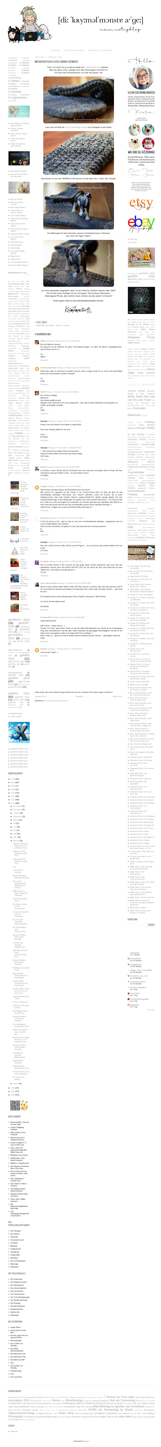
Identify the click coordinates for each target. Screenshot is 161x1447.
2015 (13, 793)
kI (15, 465)
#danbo (39, 1397)
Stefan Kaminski (146, 373)
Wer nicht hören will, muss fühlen (24, 551)
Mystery (151, 425)
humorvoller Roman (140, 497)
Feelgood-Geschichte (134, 447)
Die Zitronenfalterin (138, 988)
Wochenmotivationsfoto (84, 1413)
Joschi (144, 1403)
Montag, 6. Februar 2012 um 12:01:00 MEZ (66, 518)
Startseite (79, 696)
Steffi (42, 392)
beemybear (45, 518)
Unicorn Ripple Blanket (19, 265)
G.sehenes (25, 86)
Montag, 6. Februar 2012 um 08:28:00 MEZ (64, 448)
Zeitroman (131, 485)
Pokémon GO (24, 393)
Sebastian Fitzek (141, 337)
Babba (17, 291)
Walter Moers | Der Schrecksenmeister (137, 878)
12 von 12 (13, 281)
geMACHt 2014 (16, 702)
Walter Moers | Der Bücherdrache (137, 873)
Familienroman (133, 444)
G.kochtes (12, 68)
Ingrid (139, 1403)
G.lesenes (12, 73)
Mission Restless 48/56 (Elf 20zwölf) (21, 877)
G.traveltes (12, 95)
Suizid (144, 535)
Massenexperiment (148, 527)
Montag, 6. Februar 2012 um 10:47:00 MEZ (64, 486)
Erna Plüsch (146, 1401)
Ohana (10, 391)
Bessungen (25, 291)
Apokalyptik (151, 508)
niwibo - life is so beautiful (141, 970)
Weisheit (130, 540)
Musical (18, 388)
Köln (22, 368)
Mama (16, 373)
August (16, 820)
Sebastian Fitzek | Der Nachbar (142, 803)
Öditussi (26, 473)
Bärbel (43, 467)
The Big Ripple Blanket (19, 262)
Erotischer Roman (137, 439)
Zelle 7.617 (12, 453)
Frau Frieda (135, 993)
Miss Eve (11, 381)
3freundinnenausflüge (16, 284)
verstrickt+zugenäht (14, 470)
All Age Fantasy (136, 434)
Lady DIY (80, 1406)
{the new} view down (27, 1420)
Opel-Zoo (11, 393)
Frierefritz (44, 561)
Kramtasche (24, 366)
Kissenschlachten (21, 1406)
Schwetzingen (24, 410)
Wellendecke (25, 444)
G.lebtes (25, 70)
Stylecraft (12, 420)
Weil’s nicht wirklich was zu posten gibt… (20, 1032)
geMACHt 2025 (133, 282)
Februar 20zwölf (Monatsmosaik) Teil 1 (20, 861)
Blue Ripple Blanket (17, 207)
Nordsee (25, 388)
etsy (16, 463)
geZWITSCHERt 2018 (19, 764)
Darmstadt (25, 306)
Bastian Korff (132, 351)
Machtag (89, 1407)
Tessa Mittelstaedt (134, 376)
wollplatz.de (18, 473)
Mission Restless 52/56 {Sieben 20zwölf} (19, 1047)
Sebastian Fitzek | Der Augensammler (138, 788)
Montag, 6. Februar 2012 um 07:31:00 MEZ (64, 421)
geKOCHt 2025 (149, 279)
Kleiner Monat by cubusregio (53, 1407)
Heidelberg (25, 346)
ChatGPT (26, 296)
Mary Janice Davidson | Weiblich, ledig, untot (139, 714)
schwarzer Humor (135, 502)
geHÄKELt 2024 (18, 619)
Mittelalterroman (133, 465)
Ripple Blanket (15, 403)
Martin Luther (133, 329)
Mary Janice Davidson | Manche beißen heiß (139, 699)
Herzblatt (21, 353)
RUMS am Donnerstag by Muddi (110, 1409)
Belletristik (134, 415)
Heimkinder (131, 521)
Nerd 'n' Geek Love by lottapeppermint (54, 1410)
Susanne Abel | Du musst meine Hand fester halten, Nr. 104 (142, 847)
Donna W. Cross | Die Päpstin (141, 595)
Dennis (17, 314)
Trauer (27, 430)
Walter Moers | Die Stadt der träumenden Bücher (141, 893)
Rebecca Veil (150, 366)
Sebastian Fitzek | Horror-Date (141, 828)
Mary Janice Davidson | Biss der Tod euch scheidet (141, 689)
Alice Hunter (132, 320)
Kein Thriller (150, 455)
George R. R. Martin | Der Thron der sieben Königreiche (142, 609)
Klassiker (131, 457)
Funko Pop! (12, 334)
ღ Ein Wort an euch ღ (24, 540)
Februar (16, 841)
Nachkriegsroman (148, 465)
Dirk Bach (138, 356)
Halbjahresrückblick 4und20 (18, 343)
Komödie (139, 457)
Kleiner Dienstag (37, 1407)
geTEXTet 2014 (15, 705)
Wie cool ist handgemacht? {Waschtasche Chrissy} (19, 884)
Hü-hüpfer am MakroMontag (24, 608)
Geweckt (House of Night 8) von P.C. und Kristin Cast (20, 846)
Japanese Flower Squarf (19, 234)
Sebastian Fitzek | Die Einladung (142, 816)
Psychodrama (150, 469)
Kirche (153, 524)
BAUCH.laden (47, 1401)
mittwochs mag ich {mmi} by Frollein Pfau (91, 1417)
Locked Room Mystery (137, 459)
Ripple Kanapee (23, 405)
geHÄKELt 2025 (147, 273)
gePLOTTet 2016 (16, 661)
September (17, 816)
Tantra (153, 535)
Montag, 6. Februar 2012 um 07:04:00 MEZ (73, 368)
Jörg (10, 1406)
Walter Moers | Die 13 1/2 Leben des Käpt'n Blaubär (142, 883)
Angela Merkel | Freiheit (139, 576)
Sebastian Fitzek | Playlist (140, 840)
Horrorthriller (140, 455)
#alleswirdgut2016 (15, 650)
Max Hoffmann (142, 364)
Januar (16, 1084)
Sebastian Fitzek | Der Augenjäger (138, 783)
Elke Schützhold (149, 356)
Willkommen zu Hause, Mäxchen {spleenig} (20, 893)
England (130, 516)
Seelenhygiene (15, 415)
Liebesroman (150, 457)
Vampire (140, 537)
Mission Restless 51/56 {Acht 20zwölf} (19, 1018)
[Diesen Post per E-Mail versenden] (37, 322)
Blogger (86, 1441)
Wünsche (26, 447)
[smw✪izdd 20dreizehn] (105, 1413)
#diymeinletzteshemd (50, 1397)
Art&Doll (26, 289)
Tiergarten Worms (19, 430)
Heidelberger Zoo (14, 348)
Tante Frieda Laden (74, 50)
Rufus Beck (131, 370)
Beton (63, 1401)
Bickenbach (25, 294)
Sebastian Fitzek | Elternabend (141, 822)
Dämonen (151, 513)
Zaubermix (16, 450)
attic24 (19, 458)
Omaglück (20, 391)
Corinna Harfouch (141, 354)
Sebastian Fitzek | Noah (139, 834)
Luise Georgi (142, 361)
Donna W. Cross (149, 322)
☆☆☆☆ (138, 385)
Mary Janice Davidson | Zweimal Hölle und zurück (140, 730)
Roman (140, 428)
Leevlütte (21, 371)
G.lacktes (11, 70)
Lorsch (10, 373)
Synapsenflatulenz (23, 420)
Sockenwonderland (48, 368)
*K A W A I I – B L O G (139, 976)
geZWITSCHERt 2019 (19, 767)
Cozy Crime (132, 437)
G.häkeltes (24, 63)
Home (27, 353)
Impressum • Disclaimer (100, 50)
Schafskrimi (151, 478)
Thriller (150, 428)
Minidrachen (150, 1407)
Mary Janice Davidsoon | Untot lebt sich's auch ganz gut (142, 740)
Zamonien (139, 408)
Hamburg (11, 346)
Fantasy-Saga (148, 444)
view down (125, 1416)
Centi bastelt (135, 959)
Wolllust (11, 447)
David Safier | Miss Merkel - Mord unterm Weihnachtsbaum (142, 590)
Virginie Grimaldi (148, 340)
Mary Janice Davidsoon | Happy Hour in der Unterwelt (142, 735)
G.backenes (12, 58)
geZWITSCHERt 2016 (19, 758)
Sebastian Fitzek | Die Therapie (142, 819)
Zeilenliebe (25, 450)
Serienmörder (133, 535)
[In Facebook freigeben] (43, 322)
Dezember (17, 806)
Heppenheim (12, 353)
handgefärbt (24, 463)
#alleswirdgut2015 (15, 673)
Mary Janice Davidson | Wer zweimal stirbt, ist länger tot (141, 724)
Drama (139, 422)
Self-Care (26, 415)
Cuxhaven (22, 301)
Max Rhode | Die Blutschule (140, 744)
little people (52, 1417)
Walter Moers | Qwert (138, 908)
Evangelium (144, 516)
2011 (13, 1088)
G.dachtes (25, 58)
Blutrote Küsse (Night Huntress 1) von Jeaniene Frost (21, 1039)
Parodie (152, 467)
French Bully (13, 329)
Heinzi (125, 1403)
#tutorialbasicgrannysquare (78, 1397)
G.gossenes (12, 63)
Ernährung (136, 516)
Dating (153, 511)
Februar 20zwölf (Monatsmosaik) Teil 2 (20, 853)
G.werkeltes (24, 95)
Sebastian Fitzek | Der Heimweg (142, 797)
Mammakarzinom (13, 376)
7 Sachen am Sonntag (18, 871)
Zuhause (55, 50)
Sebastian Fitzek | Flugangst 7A (142, 825)
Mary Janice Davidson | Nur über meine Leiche (140, 704)
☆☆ (129, 385)
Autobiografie (150, 434)
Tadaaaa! (11, 423)
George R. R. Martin (138, 324)
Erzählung (151, 439)
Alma (10, 286)
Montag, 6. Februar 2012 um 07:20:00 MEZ (62, 392)
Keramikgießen (14, 366)
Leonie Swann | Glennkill (139, 682)
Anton (19, 289)
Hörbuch (26, 356)
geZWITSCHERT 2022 (19, 755)
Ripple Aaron (15, 256)
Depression (25, 314)
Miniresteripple (16, 245)
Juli (14, 823)
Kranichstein (13, 368)
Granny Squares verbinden (16, 129)
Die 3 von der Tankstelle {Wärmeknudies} (20, 922)
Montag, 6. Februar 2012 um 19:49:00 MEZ (74, 583)
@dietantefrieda (16, 713)
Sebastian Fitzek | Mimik (139, 831)
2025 (13, 782)
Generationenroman (135, 452)
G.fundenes (12, 60)
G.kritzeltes (25, 68)
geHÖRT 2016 (13, 652)
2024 (13, 786)
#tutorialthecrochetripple (95, 1397)
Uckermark (132, 538)
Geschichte (131, 518)
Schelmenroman (133, 480)
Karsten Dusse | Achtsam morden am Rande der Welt (140, 660)
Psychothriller (136, 472)
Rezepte (11, 101)
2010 (13, 1091)
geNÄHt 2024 (22, 632)
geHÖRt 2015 (15, 675)
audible (26, 458)
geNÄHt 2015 (18, 678)
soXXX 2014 (19, 700)
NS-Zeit (152, 530)
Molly (27, 381)
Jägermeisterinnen (15, 363)
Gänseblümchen (14, 341)
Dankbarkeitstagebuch (100, 1401)
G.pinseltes (25, 81)
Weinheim (12, 444)
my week (133, 242)
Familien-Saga (150, 442)
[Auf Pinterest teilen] (46, 322)
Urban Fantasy (147, 483)
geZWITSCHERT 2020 (19, 749)
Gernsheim (20, 334)
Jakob (26, 358)
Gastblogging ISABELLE (73, 1403)
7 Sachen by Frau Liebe (119, 1397)
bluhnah (43, 649)
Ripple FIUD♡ (15, 259)
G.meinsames (14, 78)
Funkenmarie (25, 331)
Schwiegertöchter (14, 413)
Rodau (10, 408)
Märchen (132, 428)
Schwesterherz (13, 410)
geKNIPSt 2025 (135, 279)
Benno (56, 1400)
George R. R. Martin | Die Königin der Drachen (139, 624)
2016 (13, 789)
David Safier (136, 322)
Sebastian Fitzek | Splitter (139, 843)
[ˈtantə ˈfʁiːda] (15, 717)
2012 (13, 803)
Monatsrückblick (14, 386)
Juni (15, 827)
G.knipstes (24, 65)
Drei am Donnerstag (122, 1400)
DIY (28, 301)
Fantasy (150, 422)
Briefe (144, 511)
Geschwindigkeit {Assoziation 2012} (21, 1025)
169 (14, 867)
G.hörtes (12, 65)
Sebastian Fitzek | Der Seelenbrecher (138, 812)
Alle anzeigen (151, 1010)
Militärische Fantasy (141, 462)
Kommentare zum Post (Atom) (56, 701)
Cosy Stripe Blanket (18, 215)
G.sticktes (13, 88)
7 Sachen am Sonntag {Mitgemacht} (19, 945)
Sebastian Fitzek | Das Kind (140, 779)
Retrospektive (149, 1410)
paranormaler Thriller (146, 500)
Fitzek (10, 324)
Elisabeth (21, 319)
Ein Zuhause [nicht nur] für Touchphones (20, 906)
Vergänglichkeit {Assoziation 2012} (21, 1067)
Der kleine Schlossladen (18, 316)
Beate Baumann (144, 351)
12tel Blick (25, 281)
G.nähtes (14, 80)
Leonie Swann (150, 327)
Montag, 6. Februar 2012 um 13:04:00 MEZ (64, 542)
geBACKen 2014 (13, 707)
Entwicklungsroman (144, 437)
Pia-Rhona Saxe (139, 366)
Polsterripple (15, 248)
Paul (16, 393)
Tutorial (11, 433)
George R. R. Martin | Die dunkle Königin (139, 614)
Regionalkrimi (133, 475)
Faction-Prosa (132, 442)
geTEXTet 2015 (24, 684)
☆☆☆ (133, 385)
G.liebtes (25, 73)
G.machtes (12, 75)
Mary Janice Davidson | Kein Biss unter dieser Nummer (141, 694)
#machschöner (63, 1397)
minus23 (68, 1417)
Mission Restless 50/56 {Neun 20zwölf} (19, 962)
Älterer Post (117, 696)
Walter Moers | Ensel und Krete (142, 897)
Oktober (16, 813)
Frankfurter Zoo (23, 326)
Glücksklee (11, 338)
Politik (135, 533)
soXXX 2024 (23, 641)
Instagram (12, 358)
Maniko (27, 376)
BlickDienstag (74, 1400)
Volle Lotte (25, 439)
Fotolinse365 (45, 617)
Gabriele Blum (133, 359)
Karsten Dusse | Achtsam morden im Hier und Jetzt (140, 672)
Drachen (142, 513)
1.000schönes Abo (93, 67)
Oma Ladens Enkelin (48, 583)
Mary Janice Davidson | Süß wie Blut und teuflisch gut (141, 709)
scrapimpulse (135, 964)
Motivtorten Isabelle (30, 1410)
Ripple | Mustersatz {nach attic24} (17, 145)
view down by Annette (141, 1417)
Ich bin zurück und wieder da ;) (24, 529)
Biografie (130, 422)
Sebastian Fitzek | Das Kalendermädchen (138, 774)
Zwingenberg (19, 455)
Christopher (12, 299)
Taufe (27, 425)
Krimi (141, 425)
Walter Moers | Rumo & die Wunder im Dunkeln (140, 912)
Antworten (44, 360)
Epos (153, 437)
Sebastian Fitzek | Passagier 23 (142, 837)
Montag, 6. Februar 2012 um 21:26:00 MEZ (68, 617)
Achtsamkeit (132, 508)
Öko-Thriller (146, 502)
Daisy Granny (13, 304)
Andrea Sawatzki (133, 349)
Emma (138, 1401)
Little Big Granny (16, 242)
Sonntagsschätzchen (44, 1413)
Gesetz (140, 518)
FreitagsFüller (14, 1403)
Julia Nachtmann (145, 359)
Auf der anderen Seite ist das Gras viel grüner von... (21, 991)
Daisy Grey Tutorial (14, 306)
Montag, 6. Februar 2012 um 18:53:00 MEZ (65, 561)
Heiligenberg (25, 351)
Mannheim (11, 378)
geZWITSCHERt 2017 (19, 761)
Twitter (19, 433)
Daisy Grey (24, 304)
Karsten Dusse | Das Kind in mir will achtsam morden (142, 678)
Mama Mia (25, 373)
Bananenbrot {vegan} (18, 171)
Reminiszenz (138, 1410)
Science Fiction (133, 483)
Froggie (43, 486)
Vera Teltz (145, 376)
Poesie (130, 469)
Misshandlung (143, 530)
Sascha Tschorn (141, 370)
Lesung (27, 371)
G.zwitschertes (17, 97)
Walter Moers (134, 343)
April (15, 834)
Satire (141, 478)
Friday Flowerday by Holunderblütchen (36, 1403)
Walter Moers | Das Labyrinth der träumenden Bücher (141, 868)
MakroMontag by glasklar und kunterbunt (119, 1406)
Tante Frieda (20, 423)
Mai (14, 830)
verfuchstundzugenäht (139, 999)
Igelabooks (134, 1005)
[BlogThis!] (39, 322)
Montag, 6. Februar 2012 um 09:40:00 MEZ (63, 467)
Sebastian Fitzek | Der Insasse (142, 800)
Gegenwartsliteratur (134, 449)
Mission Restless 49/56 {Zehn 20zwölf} (19, 937)
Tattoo (22, 425)
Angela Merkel (143, 320)
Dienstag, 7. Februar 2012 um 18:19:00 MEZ (65, 649)
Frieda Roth (13, 331)
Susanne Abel (134, 340)
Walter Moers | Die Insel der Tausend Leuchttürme (140, 888)
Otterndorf (73, 1410)
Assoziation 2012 (19, 1400)
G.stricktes (66, 325)
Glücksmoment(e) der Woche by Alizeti (104, 1403)
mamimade (134, 953)
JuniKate (151, 1403)
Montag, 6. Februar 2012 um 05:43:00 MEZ (63, 341)
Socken (11, 418)
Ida (134, 1403)
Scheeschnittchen (23, 408)
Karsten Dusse (138, 327)
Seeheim (26, 413)
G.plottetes (12, 84)
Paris (129, 533)
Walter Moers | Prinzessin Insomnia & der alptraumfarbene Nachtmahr (142, 902)
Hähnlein (11, 356)
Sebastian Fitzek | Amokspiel (141, 760)
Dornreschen (12, 319)
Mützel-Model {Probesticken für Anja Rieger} (20, 975)
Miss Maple (145, 405)
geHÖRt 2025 (141, 276)
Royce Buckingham (147, 334)
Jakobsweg (146, 524)
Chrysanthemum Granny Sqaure (16, 211)
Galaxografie (57, 1403)
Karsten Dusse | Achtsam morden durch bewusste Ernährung (140, 666)
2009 (13, 1095)
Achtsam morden (136, 391)
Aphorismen (150, 1397)
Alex (27, 284)
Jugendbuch (132, 425)
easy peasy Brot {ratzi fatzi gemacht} (18, 175)
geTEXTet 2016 (14, 664)
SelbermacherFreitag (21, 1413)
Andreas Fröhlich (148, 349)
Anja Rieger (140, 1397)
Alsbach (17, 286)
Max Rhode (144, 332)
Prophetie (143, 533)
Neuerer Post (40, 696)
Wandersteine (12, 441)
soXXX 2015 (16, 687)
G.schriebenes (14, 86)
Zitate (20, 453)
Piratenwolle (82, 1410)
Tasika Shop (66, 1413)
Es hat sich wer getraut (19, 1078)
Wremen (19, 447)
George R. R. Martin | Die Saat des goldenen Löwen (141, 629)
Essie (153, 1401)
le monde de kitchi (137, 982)
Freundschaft (25, 329)
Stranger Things (22, 418)
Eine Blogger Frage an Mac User (20, 1012)
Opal (27, 391)
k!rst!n (10, 465)
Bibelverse (13, 294)
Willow (43, 341)
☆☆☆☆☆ (148, 384)
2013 (13, 800)
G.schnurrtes (24, 84)
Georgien (152, 516)
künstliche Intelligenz (140, 540)
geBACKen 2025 (133, 273)
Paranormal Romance (138, 467)
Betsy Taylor (135, 396)
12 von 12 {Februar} (20, 1002)
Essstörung (11, 321)
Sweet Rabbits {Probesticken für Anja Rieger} (20, 983)
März (15, 837)
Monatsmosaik (13, 383)
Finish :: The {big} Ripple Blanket (23, 596)
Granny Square (23, 338)
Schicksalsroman (148, 480)
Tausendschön (13, 428)
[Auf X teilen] (41, 322)
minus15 (61, 1417)
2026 (13, 779)
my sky (115, 1417)
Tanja (55, 1413)
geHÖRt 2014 (22, 697)
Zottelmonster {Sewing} (18, 1062)
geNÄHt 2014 (18, 693)
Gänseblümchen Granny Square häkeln (19, 124)
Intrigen (140, 524)
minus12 (26, 468)
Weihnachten (24, 441)
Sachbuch (144, 415)
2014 (13, 796)
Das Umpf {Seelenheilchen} (18, 309)
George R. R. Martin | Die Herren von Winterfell (139, 619)
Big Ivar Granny (16, 199)
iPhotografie (15, 1416)
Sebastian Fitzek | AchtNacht (141, 757)
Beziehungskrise (133, 511)
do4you (151, 1413)
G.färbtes (26, 60)
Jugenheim (12, 361)
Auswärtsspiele (36, 1401)
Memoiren (151, 459)
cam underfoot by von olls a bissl (132, 1413)
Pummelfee (12, 396)
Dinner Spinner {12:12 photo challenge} (21, 1073)
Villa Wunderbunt (18, 436)
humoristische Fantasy (136, 492)
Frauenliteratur (150, 447)
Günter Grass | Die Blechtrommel (137, 650)
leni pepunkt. (21, 465)
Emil (27, 318)
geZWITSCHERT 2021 (19, 752)
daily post (13, 460)
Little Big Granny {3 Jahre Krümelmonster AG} (20, 953)
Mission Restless (20, 381)
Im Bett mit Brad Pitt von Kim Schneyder (20, 914)
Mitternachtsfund (14, 1410)
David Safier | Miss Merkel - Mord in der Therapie (140, 585)
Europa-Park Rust (23, 321)
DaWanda (87, 1401)
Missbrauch (132, 530)
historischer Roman (146, 488)
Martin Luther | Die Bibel (139, 685)
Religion (152, 533)
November (17, 810)
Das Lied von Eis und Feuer (141, 398)
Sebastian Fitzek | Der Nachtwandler (138, 807)
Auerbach (11, 291)
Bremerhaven (13, 296)
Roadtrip (142, 475)
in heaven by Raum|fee (35, 1417)
